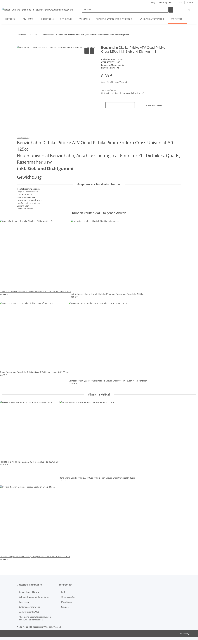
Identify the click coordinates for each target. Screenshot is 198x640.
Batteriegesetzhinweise (29, 607)
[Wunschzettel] (183, 9)
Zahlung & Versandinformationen (34, 597)
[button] (179, 9)
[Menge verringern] (103, 105)
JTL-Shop (192, 634)
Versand (123, 82)
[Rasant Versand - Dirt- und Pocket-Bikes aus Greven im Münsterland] (37, 10)
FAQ (153, 2)
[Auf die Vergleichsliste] (86, 51)
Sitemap (65, 607)
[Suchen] (171, 10)
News (180, 2)
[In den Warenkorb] (19, 44)
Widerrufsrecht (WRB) (29, 612)
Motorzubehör (117, 65)
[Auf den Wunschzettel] (92, 51)
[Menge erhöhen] (137, 105)
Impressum (24, 602)
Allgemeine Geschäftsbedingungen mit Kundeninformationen (35, 618)
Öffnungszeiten (166, 2)
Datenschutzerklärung (29, 592)
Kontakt (190, 2)
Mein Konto (66, 602)
